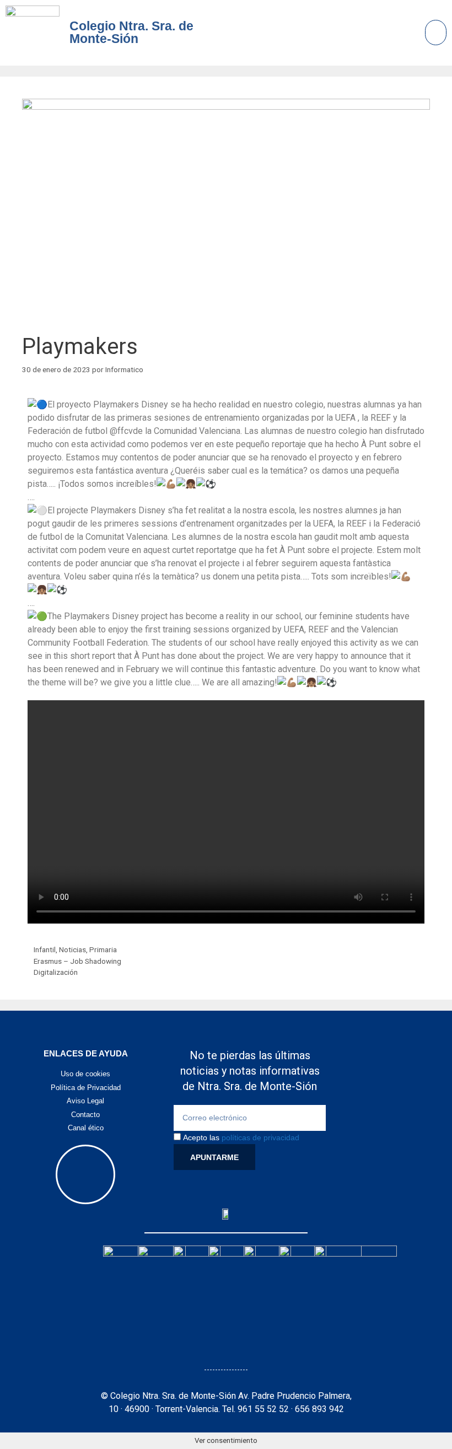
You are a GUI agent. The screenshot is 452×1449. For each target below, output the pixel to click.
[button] (436, 32)
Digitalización (56, 972)
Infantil (45, 949)
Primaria (103, 949)
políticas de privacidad (260, 1137)
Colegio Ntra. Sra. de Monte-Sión (131, 32)
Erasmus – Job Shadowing (77, 961)
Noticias (72, 949)
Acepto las (241, 1137)
